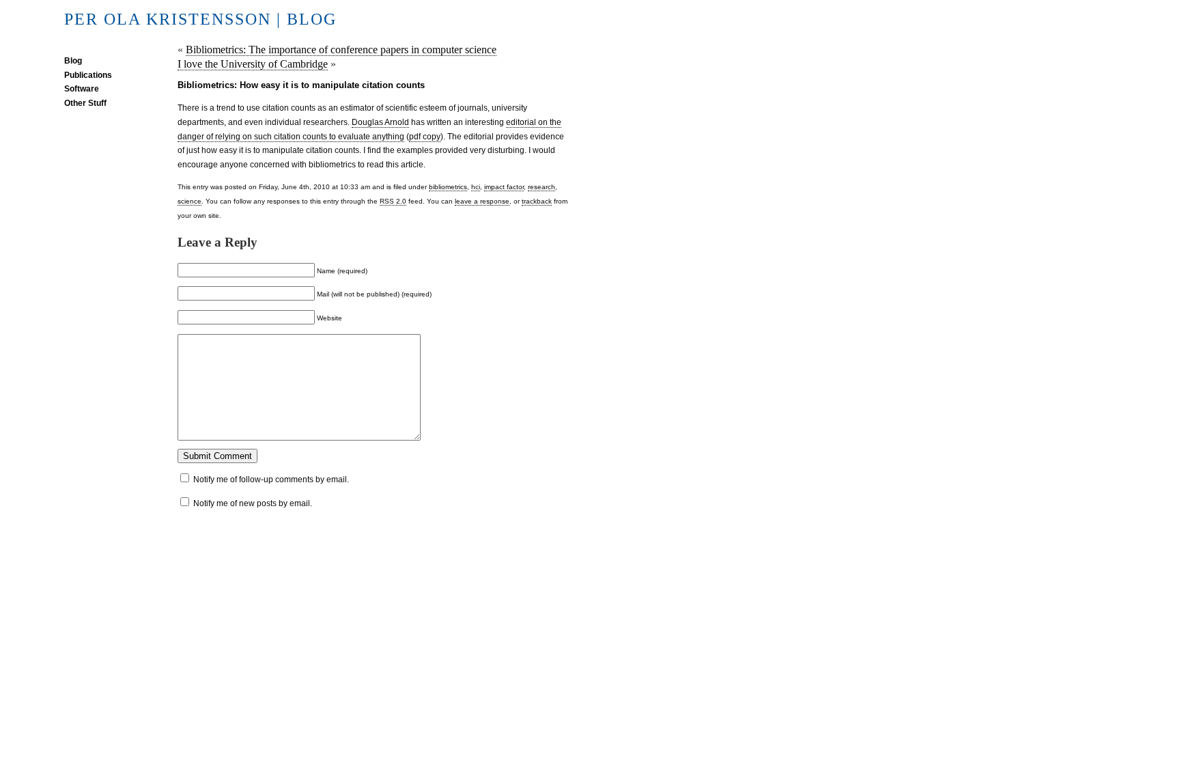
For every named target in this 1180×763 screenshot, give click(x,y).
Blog (73, 61)
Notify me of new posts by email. (252, 503)
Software (81, 89)
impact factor (504, 187)
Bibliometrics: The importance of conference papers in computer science (341, 49)
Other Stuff (85, 103)
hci (475, 187)
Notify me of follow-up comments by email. (271, 479)
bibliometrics (448, 187)
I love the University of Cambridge (253, 64)
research (541, 187)
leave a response (482, 201)
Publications (88, 75)
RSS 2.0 (393, 201)
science (189, 201)
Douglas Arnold (380, 122)
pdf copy (424, 136)
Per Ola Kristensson (167, 19)
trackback (537, 201)
